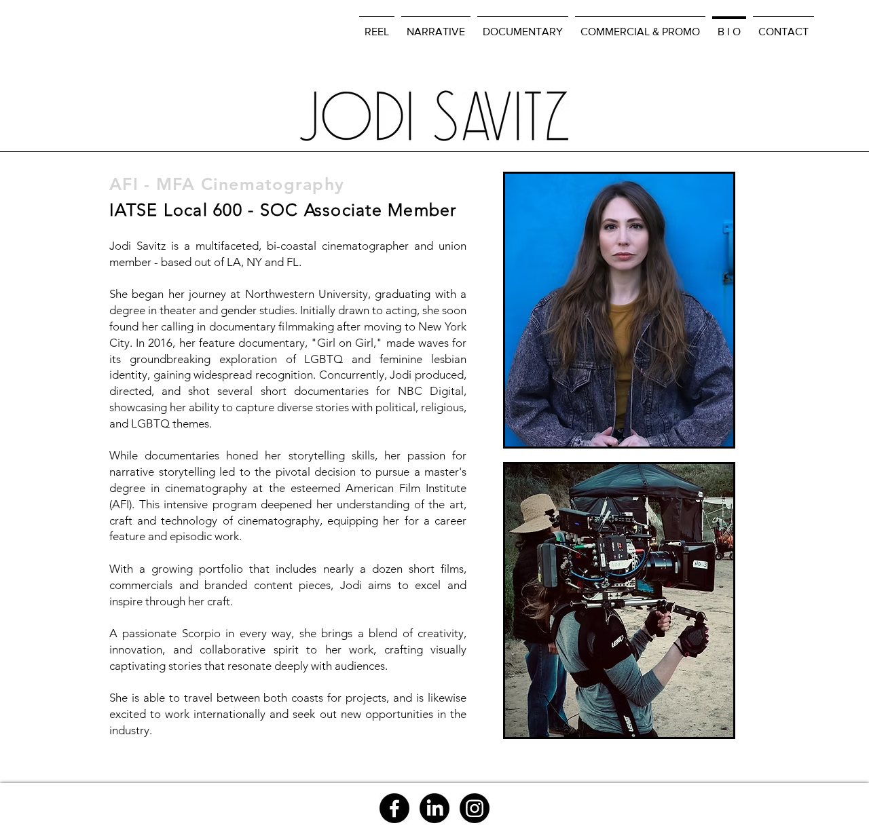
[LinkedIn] (434, 808)
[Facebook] (394, 808)
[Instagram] (474, 808)
